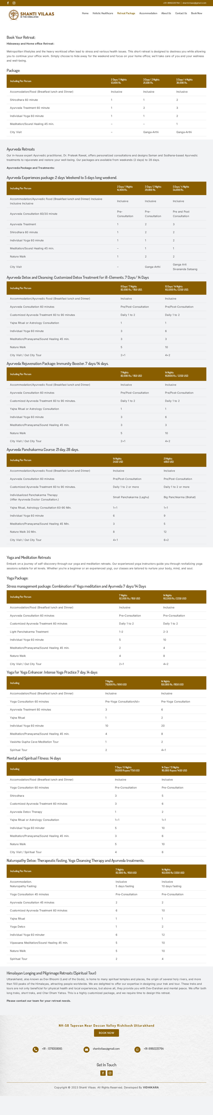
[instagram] (110, 1073)
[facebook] (103, 1073)
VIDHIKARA (151, 1087)
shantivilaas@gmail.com (194, 3)
